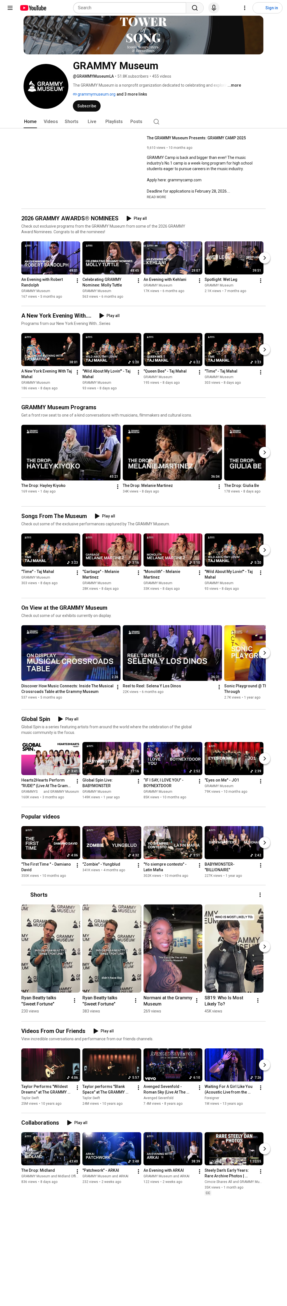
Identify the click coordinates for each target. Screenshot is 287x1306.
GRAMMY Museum (35, 291)
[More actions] (77, 280)
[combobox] (131, 7)
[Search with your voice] (213, 7)
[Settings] (244, 7)
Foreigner (212, 1098)
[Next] (264, 257)
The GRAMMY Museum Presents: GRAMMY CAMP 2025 (196, 138)
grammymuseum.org (96, 94)
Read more (156, 197)
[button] (156, 197)
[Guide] (10, 7)
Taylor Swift (30, 1098)
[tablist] (143, 121)
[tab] (30, 121)
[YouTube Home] (33, 8)
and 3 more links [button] (132, 94)
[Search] (195, 7)
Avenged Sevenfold (158, 1098)
